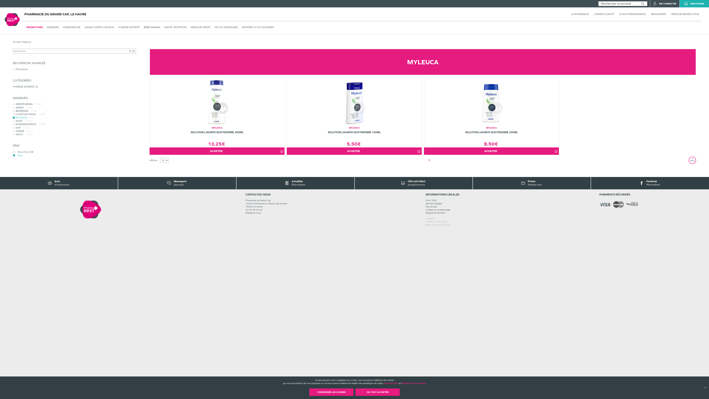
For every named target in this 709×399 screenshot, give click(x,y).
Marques (53, 27)
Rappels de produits (435, 213)
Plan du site (431, 206)
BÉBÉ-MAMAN (152, 27)
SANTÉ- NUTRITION (175, 27)
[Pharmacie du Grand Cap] (90, 209)
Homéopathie (71, 27)
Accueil (16, 42)
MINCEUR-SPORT (201, 27)
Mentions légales (434, 203)
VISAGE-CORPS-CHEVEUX (99, 27)
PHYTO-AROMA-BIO (226, 27)
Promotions (34, 27)
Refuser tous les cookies (414, 383)
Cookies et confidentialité (438, 210)
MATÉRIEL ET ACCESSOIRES (258, 27)
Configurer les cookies (331, 392)
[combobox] (618, 4)
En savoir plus (391, 383)
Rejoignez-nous (253, 213)
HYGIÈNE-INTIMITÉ (129, 27)
